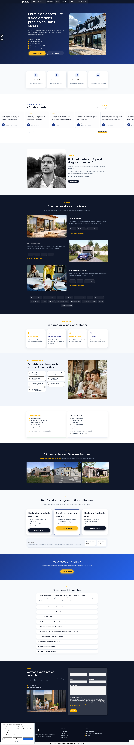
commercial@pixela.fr (84, 704)
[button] (67, 595)
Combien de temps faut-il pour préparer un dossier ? (55, 622)
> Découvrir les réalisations (76, 233)
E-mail (72, 679)
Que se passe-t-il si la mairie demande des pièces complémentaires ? (59, 631)
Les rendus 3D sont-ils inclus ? (48, 617)
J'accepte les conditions (77, 697)
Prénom (71, 676)
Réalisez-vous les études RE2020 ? (50, 641)
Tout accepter (28, 738)
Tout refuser (17, 738)
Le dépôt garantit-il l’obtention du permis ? (52, 636)
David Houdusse (69, 743)
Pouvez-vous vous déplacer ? (48, 646)
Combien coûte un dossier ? (48, 651)
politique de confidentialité (75, 705)
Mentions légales (79, 743)
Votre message (74, 685)
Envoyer (73, 710)
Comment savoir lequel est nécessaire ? (51, 607)
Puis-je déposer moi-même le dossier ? (51, 627)
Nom (90, 676)
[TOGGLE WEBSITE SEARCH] (89, 1)
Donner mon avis (102, 131)
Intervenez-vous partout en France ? (50, 612)
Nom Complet (74, 672)
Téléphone (91, 679)
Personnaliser (7, 738)
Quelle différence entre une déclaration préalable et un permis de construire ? (62, 595)
